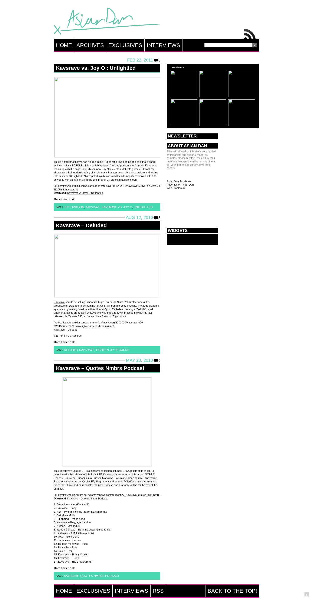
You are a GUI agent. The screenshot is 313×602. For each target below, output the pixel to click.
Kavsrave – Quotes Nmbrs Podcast (100, 368)
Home (64, 45)
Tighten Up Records (70, 335)
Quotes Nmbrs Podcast (99, 576)
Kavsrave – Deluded (81, 225)
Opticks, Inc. (306, 595)
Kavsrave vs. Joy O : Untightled (96, 68)
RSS (250, 33)
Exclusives (125, 45)
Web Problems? (176, 188)
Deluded (71, 350)
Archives (90, 45)
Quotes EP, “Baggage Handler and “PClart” (107, 481)
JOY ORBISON (74, 207)
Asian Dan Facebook (179, 181)
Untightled (143, 207)
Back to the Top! (232, 591)
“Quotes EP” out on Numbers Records (90, 316)
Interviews (163, 45)
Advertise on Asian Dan (180, 184)
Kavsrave (93, 207)
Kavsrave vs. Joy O (117, 207)
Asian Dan (107, 22)
